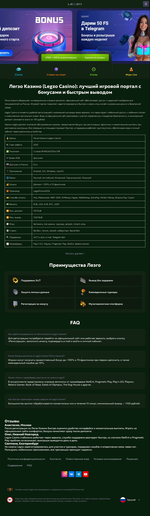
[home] (75, 4)
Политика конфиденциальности (26, 458)
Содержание (15, 465)
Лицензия (132, 458)
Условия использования (108, 458)
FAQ (29, 465)
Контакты (55, 458)
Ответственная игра (77, 458)
